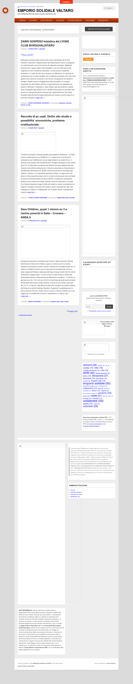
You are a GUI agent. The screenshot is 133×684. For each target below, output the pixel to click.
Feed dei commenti (76, 494)
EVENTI (30, 103)
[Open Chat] (5, 10)
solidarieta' (93, 401)
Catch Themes (111, 663)
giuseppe (42, 49)
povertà (86, 396)
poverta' (23, 105)
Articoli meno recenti (25, 315)
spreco (88, 403)
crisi (104, 370)
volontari (90, 406)
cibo (98, 367)
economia (101, 378)
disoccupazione (103, 373)
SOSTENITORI (103, 20)
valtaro (97, 404)
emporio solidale (97, 383)
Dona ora (88, 59)
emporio (86, 381)
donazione (62, 103)
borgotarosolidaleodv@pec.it (91, 426)
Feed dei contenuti (76, 492)
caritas (88, 368)
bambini (53, 301)
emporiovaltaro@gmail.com (97, 424)
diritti (66, 198)
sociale (66, 301)
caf (107, 365)
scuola (28, 105)
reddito (96, 395)
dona (87, 376)
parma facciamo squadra (90, 393)
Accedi (73, 490)
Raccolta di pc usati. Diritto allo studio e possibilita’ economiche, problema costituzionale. (46, 120)
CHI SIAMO (33, 20)
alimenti (90, 365)
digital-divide (61, 198)
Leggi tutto (40, 97)
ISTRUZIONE (37, 103)
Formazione (103, 386)
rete (105, 396)
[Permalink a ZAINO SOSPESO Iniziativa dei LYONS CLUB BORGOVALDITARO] (27, 55)
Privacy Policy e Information (26, 666)
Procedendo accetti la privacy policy (100, 311)
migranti (105, 390)
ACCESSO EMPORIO (75, 20)
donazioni (89, 378)
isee (100, 388)
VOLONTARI (60, 20)
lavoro (96, 390)
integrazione (90, 388)
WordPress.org (75, 496)
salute (62, 301)
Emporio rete (98, 381)
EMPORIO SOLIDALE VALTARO (45, 10)
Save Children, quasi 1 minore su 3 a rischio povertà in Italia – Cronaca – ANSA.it (44, 213)
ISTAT (107, 388)
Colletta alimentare (91, 370)
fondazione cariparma (90, 386)
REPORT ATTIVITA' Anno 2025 (99, 29)
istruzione (69, 103)
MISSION (22, 20)
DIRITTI (30, 301)
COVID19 (31, 198)
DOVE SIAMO (90, 20)
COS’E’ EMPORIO (46, 20)
